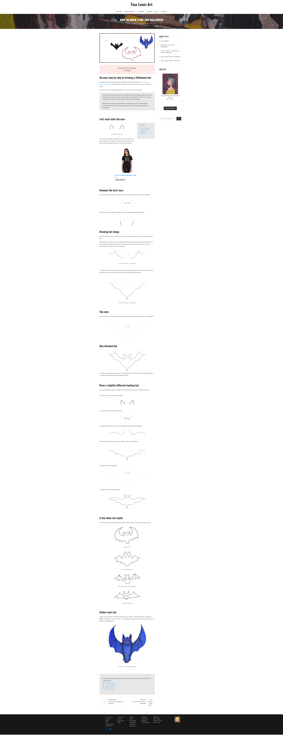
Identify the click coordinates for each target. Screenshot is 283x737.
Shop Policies (120, 720)
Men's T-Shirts (156, 718)
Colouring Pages (170, 108)
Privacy (119, 722)
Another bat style (144, 130)
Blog (156, 11)
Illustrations (122, 68)
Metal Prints (132, 724)
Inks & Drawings (131, 68)
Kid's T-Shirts (156, 722)
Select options (120, 180)
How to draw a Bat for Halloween (170, 61)
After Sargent (165, 41)
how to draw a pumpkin (109, 685)
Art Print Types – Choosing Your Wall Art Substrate (170, 51)
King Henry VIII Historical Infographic (168, 46)
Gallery (149, 11)
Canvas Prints (132, 722)
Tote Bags (143, 720)
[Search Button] (178, 118)
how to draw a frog (107, 689)
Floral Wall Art (108, 726)
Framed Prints (132, 720)
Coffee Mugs (144, 718)
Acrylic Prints (132, 726)
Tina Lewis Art (141, 4)
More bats (142, 131)
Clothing (141, 11)
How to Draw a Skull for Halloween (171, 57)
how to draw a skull (108, 683)
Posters (131, 718)
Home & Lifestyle (130, 11)
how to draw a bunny (108, 687)
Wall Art (118, 11)
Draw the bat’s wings (145, 128)
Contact (164, 11)
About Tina (108, 718)
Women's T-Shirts (157, 720)
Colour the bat (143, 133)
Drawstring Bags (145, 722)
